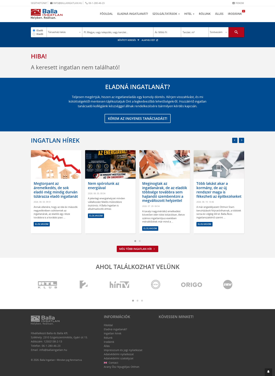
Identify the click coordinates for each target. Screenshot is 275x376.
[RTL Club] (47, 284)
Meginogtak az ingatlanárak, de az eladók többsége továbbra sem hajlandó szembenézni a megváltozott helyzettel (164, 192)
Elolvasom (41, 224)
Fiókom (238, 3)
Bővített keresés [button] (127, 40)
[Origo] (191, 284)
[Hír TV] (119, 284)
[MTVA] (155, 284)
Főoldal (106, 14)
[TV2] (83, 284)
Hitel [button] (188, 14)
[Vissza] (234, 140)
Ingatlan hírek (55, 140)
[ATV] (227, 284)
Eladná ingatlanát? (132, 14)
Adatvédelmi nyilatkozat (119, 354)
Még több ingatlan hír (135, 249)
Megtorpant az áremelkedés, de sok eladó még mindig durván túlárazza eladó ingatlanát (56, 190)
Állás (219, 14)
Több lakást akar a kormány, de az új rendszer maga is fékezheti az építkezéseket (218, 190)
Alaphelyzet (149, 40)
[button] (268, 372)
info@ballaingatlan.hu (66, 3)
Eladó (39, 30)
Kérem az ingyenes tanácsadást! (137, 118)
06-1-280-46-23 (95, 3)
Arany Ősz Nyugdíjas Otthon (121, 367)
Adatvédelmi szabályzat (118, 358)
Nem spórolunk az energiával (103, 185)
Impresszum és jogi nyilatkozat (123, 350)
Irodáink (236, 13)
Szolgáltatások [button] (165, 14)
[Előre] (241, 140)
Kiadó (39, 34)
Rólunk (205, 14)
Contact (113, 362)
